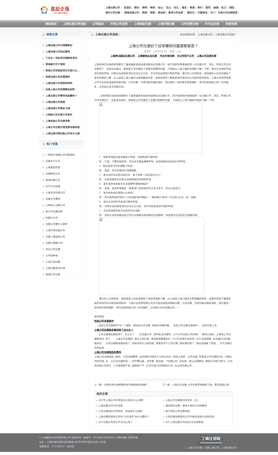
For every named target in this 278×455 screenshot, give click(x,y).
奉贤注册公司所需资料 (58, 76)
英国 (144, 12)
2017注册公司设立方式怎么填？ (116, 422)
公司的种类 (52, 255)
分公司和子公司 (185, 55)
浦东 (136, 7)
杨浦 (215, 7)
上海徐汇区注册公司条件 (59, 114)
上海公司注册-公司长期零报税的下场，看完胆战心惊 (200, 384)
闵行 (200, 7)
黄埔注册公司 (53, 180)
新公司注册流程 (54, 211)
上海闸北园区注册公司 (123, 55)
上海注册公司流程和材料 (59, 83)
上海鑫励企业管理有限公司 (56, 437)
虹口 (223, 7)
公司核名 (98, 23)
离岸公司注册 (175, 12)
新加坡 (161, 12)
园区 (231, 7)
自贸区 (127, 7)
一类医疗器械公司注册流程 (60, 154)
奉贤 (152, 7)
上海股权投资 (53, 167)
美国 (152, 12)
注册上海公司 (212, 447)
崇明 (144, 7)
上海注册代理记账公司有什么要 (63, 133)
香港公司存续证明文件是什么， (63, 70)
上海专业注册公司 (55, 192)
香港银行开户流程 (55, 64)
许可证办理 (212, 23)
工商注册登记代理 (55, 268)
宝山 (168, 7)
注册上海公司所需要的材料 (60, 89)
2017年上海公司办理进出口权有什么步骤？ (122, 400)
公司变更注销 (189, 23)
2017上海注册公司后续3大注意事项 (184, 422)
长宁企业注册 (53, 186)
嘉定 (184, 7)
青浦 (192, 7)
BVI (212, 12)
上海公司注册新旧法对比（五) (181, 400)
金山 (160, 7)
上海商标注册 (142, 23)
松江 (176, 7)
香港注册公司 (131, 12)
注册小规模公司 (54, 243)
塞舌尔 (191, 12)
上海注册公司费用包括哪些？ (61, 95)
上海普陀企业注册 (147, 55)
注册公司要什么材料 (57, 224)
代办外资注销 (167, 55)
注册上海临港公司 (55, 236)
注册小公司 (52, 217)
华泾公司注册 (53, 249)
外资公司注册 (119, 23)
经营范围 (231, 23)
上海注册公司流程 (74, 23)
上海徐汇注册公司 (55, 205)
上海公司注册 (194, 447)
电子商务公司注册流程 (177, 411)
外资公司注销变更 (228, 12)
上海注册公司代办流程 (111, 405)
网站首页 (51, 23)
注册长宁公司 (53, 161)
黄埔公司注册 (53, 274)
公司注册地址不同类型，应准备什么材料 (120, 411)
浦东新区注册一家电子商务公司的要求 (186, 405)
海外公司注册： (114, 12)
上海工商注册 (53, 261)
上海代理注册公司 (55, 230)
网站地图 (122, 437)
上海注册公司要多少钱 (58, 108)
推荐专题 (133, 437)
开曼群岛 (202, 12)
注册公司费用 (53, 198)
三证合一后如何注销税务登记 (61, 57)
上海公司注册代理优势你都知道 (63, 127)
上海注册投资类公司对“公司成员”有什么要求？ (124, 416)
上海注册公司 (205, 34)
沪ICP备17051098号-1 (104, 437)
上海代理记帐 (166, 23)
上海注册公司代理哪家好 (59, 45)
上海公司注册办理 (206, 55)
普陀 (208, 7)
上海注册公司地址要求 (58, 51)
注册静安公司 (53, 173)
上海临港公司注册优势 (58, 120)
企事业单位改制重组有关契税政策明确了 (126, 384)
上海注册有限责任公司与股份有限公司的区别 (189, 416)
